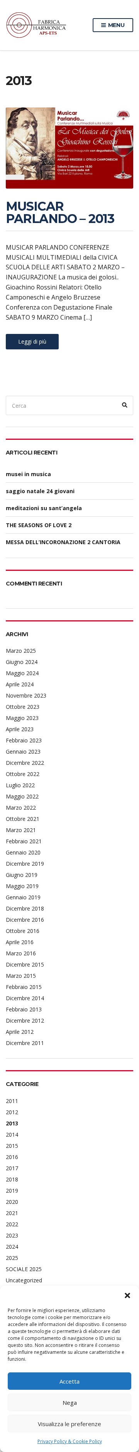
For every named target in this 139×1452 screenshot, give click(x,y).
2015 (12, 1145)
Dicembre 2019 (25, 863)
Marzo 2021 (21, 830)
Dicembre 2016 (25, 919)
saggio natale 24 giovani (40, 491)
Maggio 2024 (22, 673)
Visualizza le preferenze (69, 1424)
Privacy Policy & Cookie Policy (69, 1441)
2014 (12, 1134)
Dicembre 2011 (25, 1043)
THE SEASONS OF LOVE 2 (38, 525)
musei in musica (28, 474)
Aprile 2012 (20, 1031)
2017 (12, 1168)
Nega (70, 1402)
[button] (127, 1295)
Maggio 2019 (22, 886)
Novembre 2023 (26, 695)
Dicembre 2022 (25, 762)
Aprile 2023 (20, 729)
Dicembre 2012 (25, 1020)
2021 (12, 1213)
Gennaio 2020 (23, 852)
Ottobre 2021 (22, 818)
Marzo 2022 (21, 807)
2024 (12, 1246)
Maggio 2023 (22, 718)
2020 (12, 1201)
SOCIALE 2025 (24, 1269)
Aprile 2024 (20, 684)
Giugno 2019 (21, 874)
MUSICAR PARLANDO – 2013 (60, 212)
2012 (12, 1112)
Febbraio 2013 (24, 1009)
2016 (12, 1157)
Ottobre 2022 (22, 774)
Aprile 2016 (20, 942)
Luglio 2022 (20, 785)
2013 (12, 1123)
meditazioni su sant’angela (44, 508)
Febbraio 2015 (24, 987)
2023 (12, 1235)
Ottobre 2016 (22, 931)
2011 (12, 1101)
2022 (12, 1224)
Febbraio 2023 (24, 740)
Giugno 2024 (21, 662)
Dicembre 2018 (25, 908)
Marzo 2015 (21, 975)
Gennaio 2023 (23, 751)
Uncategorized (24, 1280)
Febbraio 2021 (24, 841)
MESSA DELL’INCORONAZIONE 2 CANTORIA (63, 542)
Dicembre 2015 (25, 964)
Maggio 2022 (22, 796)
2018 (12, 1179)
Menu (116, 25)
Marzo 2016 (21, 953)
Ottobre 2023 (22, 706)
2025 (12, 1257)
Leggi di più (32, 341)
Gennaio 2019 (23, 897)
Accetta (69, 1381)
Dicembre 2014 (25, 998)
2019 (12, 1190)
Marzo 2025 (21, 650)
